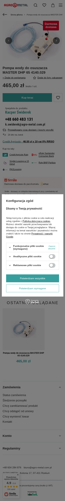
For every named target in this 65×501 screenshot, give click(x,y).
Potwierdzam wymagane (32, 288)
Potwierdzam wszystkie (32, 278)
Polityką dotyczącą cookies (36, 221)
